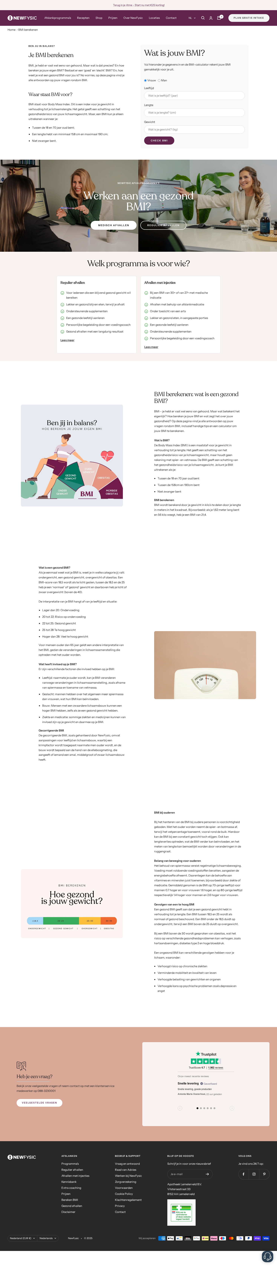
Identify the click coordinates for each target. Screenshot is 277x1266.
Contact (171, 18)
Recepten (83, 18)
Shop (99, 18)
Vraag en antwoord (127, 1163)
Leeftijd (149, 88)
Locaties (154, 18)
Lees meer (67, 340)
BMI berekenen (28, 29)
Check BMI (159, 140)
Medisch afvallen (113, 225)
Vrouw (151, 80)
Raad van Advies (125, 1169)
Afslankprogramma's (57, 18)
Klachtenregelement (128, 1200)
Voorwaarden (124, 1188)
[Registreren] (207, 1174)
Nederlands (46, 1238)
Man (164, 80)
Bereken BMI (69, 1200)
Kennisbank (69, 1182)
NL (190, 18)
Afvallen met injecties (75, 1176)
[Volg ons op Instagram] (254, 1174)
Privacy (120, 1206)
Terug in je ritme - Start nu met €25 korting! (139, 5)
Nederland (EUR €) (20, 1238)
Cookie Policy (124, 1194)
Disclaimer (68, 1212)
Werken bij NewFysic (128, 1176)
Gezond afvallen (71, 1206)
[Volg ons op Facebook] (243, 1174)
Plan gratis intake (249, 17)
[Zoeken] (203, 18)
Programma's (70, 1163)
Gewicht (149, 122)
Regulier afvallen (163, 225)
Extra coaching (71, 1188)
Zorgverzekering (125, 1182)
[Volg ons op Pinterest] (264, 1174)
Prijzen (112, 18)
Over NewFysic (133, 18)
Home (11, 29)
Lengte (148, 105)
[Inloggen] (211, 18)
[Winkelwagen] (219, 18)
